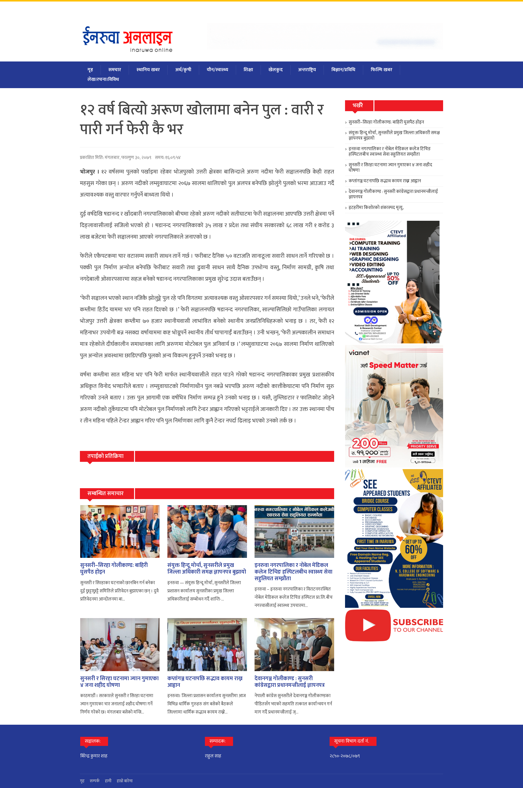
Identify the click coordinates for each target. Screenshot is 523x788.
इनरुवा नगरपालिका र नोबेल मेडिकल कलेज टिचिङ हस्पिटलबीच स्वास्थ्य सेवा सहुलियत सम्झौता (293, 572)
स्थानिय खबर (148, 70)
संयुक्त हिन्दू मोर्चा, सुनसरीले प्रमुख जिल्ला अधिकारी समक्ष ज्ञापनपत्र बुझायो (206, 569)
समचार (114, 70)
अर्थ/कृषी (183, 70)
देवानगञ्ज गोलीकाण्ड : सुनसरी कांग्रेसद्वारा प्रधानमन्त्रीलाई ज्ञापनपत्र (290, 682)
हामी (108, 780)
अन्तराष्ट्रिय (307, 70)
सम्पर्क (95, 780)
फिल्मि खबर (381, 70)
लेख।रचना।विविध (103, 79)
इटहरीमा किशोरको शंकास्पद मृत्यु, (376, 207)
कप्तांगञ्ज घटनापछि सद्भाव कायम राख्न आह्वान (204, 682)
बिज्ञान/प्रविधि (343, 70)
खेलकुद (275, 70)
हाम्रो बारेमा (125, 780)
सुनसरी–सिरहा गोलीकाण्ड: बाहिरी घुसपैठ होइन (114, 569)
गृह (90, 70)
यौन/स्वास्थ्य (217, 70)
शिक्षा (248, 70)
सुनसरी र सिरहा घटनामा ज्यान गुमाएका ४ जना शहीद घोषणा (119, 682)
